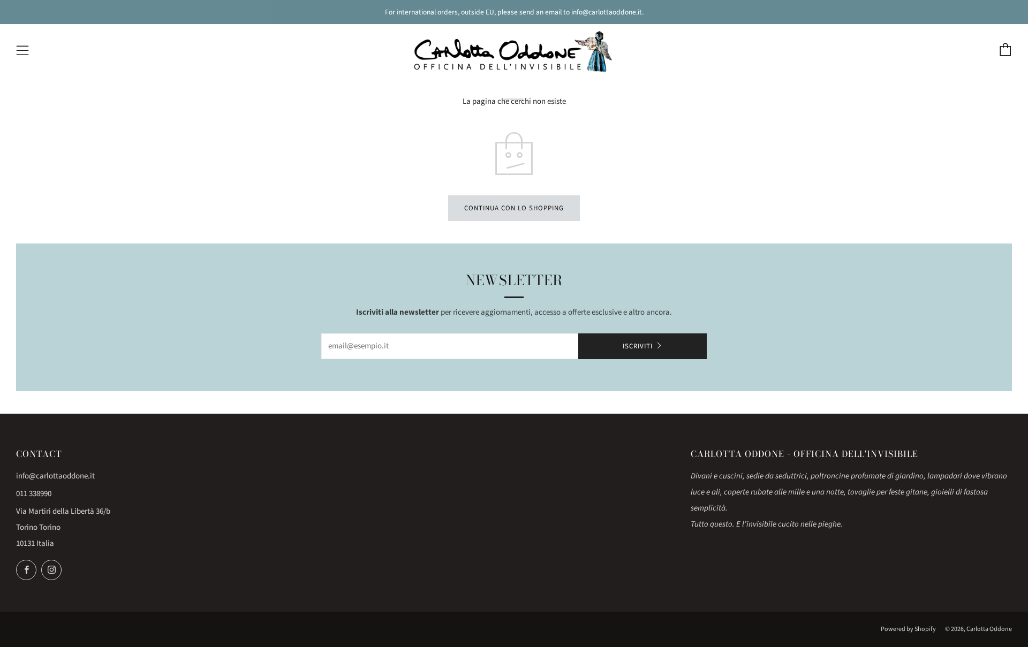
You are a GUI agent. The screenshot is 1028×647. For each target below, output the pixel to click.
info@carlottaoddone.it (55, 476)
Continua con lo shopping (514, 208)
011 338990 (33, 493)
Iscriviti (638, 346)
